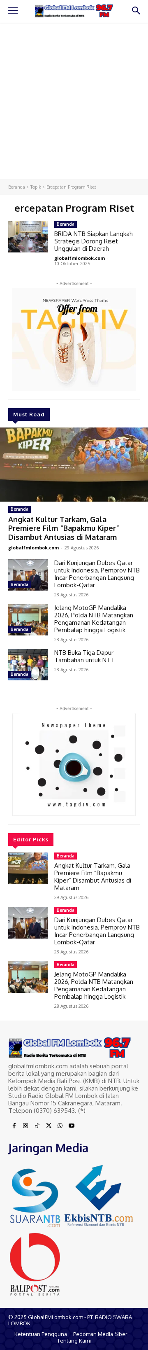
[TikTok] (37, 1126)
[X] (48, 1126)
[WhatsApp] (60, 1126)
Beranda (16, 187)
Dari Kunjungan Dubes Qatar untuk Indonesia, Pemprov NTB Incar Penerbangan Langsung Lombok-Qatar (97, 574)
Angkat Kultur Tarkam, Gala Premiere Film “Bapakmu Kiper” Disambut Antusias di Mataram (63, 528)
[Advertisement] (74, 101)
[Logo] (74, 11)
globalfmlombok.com (33, 547)
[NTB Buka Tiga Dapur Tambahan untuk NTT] (28, 665)
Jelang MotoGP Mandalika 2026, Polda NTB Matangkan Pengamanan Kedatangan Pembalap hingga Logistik (93, 619)
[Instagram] (25, 1126)
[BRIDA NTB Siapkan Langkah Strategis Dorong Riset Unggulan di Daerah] (28, 236)
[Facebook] (14, 1126)
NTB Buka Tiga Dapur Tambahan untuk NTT (84, 656)
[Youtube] (71, 1126)
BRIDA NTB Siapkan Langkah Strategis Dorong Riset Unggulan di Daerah (93, 241)
